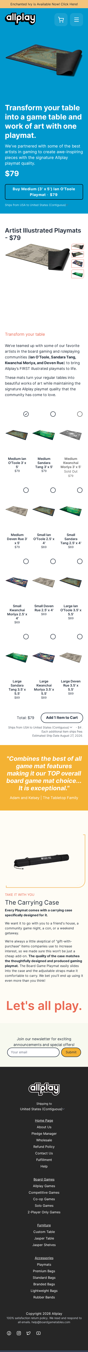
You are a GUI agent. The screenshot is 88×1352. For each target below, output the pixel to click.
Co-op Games (44, 1199)
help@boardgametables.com (51, 1322)
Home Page (44, 1120)
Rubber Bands (44, 1297)
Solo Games (44, 1205)
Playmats (44, 1264)
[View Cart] (61, 19)
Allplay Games (44, 1186)
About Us (44, 1127)
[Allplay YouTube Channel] (38, 1333)
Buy (44, 192)
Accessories (44, 1258)
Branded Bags (44, 1284)
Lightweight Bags (44, 1291)
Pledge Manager (44, 1133)
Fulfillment (44, 1160)
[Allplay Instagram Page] (19, 1333)
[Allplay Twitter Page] (29, 1333)
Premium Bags (44, 1271)
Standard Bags (44, 1277)
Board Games (44, 1179)
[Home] (20, 19)
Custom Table (44, 1232)
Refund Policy (44, 1147)
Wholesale (44, 1140)
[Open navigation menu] (76, 19)
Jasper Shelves (44, 1245)
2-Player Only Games (44, 1212)
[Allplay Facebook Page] (9, 1333)
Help (44, 1166)
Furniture (44, 1225)
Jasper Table (44, 1238)
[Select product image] (77, 247)
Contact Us (44, 1153)
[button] (17, 444)
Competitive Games (44, 1192)
